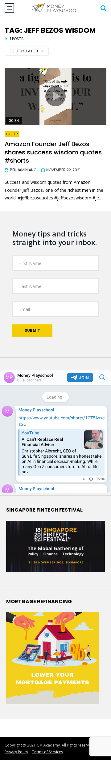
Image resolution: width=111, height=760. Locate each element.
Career (12, 134)
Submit (32, 330)
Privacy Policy (16, 751)
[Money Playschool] (55, 8)
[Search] (103, 8)
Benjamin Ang (23, 169)
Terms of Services (47, 751)
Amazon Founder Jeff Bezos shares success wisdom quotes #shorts (53, 152)
